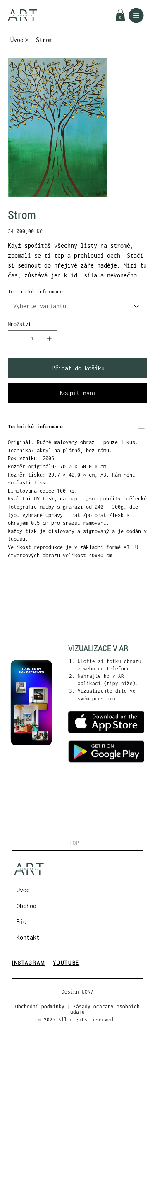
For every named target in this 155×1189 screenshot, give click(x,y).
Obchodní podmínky (39, 1006)
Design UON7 (77, 991)
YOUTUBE (66, 962)
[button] (120, 15)
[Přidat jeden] (49, 338)
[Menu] (136, 15)
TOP (74, 842)
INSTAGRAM (28, 962)
